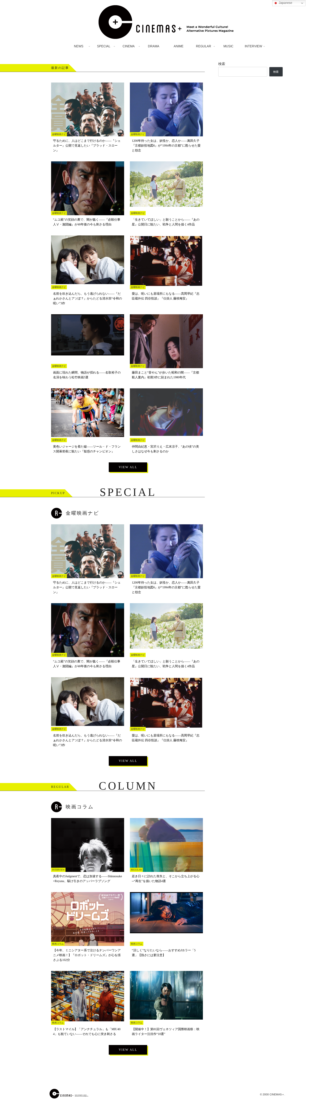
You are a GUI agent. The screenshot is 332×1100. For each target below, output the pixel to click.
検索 (221, 64)
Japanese (285, 2)
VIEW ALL (128, 467)
